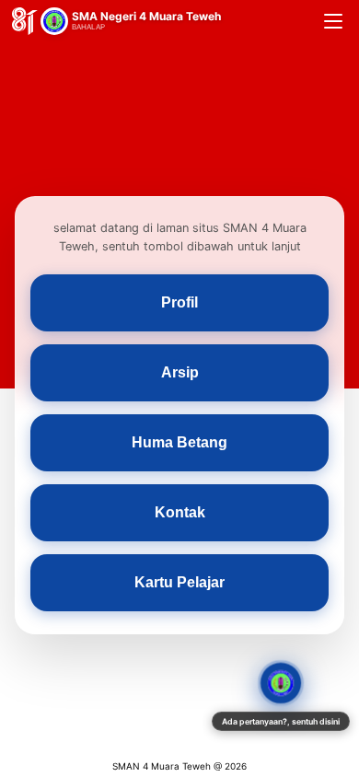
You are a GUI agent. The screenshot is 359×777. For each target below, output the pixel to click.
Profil (179, 302)
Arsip (180, 372)
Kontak (180, 512)
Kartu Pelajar (179, 582)
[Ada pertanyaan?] (281, 683)
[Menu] (333, 21)
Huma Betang (179, 442)
